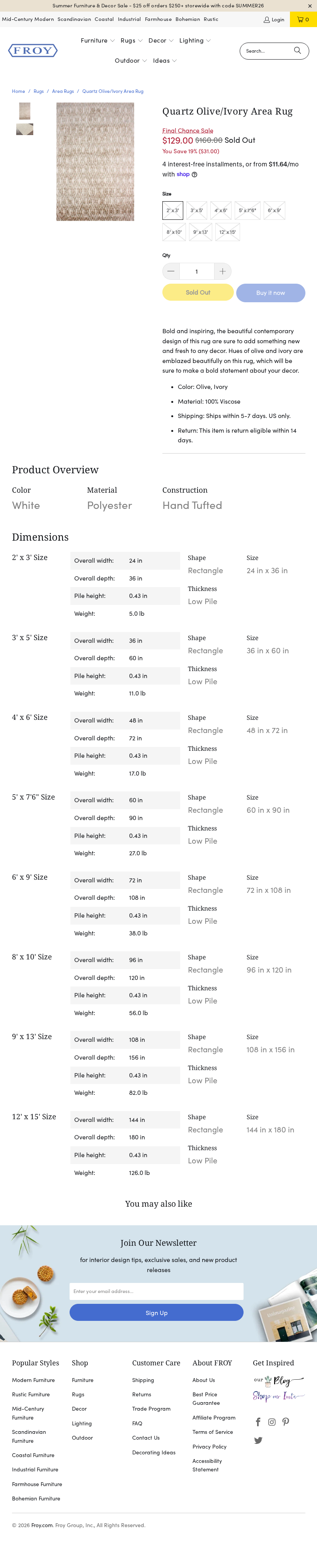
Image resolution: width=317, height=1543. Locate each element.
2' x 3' (173, 210)
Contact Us (146, 1437)
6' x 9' (274, 210)
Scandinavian (74, 19)
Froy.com (42, 1525)
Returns (141, 1394)
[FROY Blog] (279, 1385)
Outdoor (82, 1437)
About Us (204, 1380)
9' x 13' (200, 232)
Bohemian (188, 19)
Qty (166, 255)
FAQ (137, 1423)
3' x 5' (197, 210)
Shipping (143, 1380)
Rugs (78, 1394)
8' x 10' (174, 232)
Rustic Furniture (31, 1394)
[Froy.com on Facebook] (258, 1422)
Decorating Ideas (154, 1452)
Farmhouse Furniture (37, 1484)
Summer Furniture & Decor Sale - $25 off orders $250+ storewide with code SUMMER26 (158, 5)
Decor (79, 1408)
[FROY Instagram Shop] (279, 1400)
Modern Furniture (33, 1380)
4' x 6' (221, 210)
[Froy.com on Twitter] (258, 1440)
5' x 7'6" (247, 210)
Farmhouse (158, 19)
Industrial (129, 19)
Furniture (83, 1380)
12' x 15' (228, 232)
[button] (98, 41)
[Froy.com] (33, 51)
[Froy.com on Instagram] (272, 1422)
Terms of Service (213, 1431)
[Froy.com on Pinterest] (286, 1422)
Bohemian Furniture (36, 1498)
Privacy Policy (210, 1446)
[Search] (297, 51)
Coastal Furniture (33, 1455)
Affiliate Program (214, 1417)
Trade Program (151, 1408)
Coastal (104, 19)
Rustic (211, 19)
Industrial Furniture (35, 1469)
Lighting (82, 1423)
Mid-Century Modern (28, 19)
